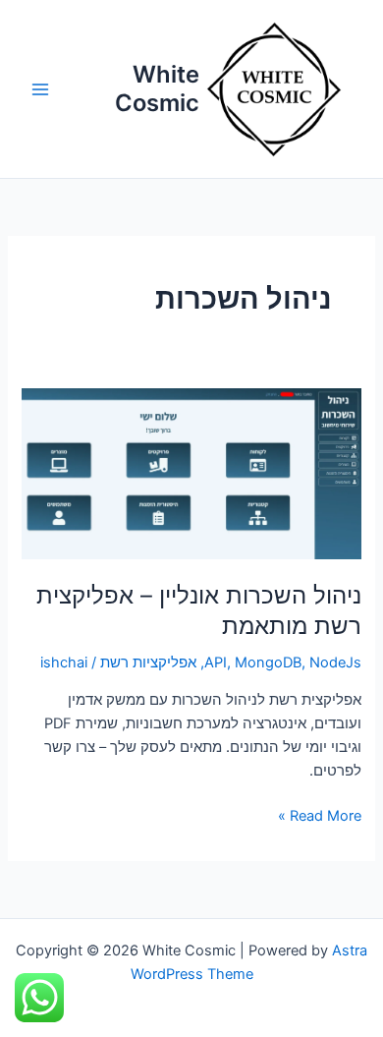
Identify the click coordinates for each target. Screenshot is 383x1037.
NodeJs (335, 662)
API (215, 662)
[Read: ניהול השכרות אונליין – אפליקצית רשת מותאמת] (191, 473)
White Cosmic (157, 88)
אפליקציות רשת (148, 662)
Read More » (319, 814)
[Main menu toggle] (40, 89)
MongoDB (268, 662)
